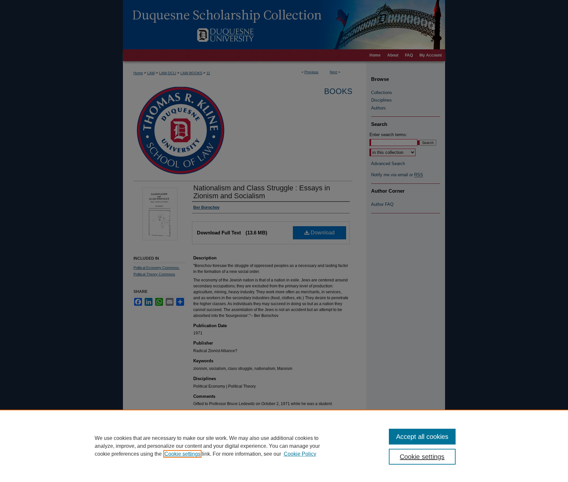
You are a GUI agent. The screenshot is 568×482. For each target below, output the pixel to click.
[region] (284, 446)
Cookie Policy (300, 454)
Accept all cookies (422, 436)
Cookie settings (182, 454)
